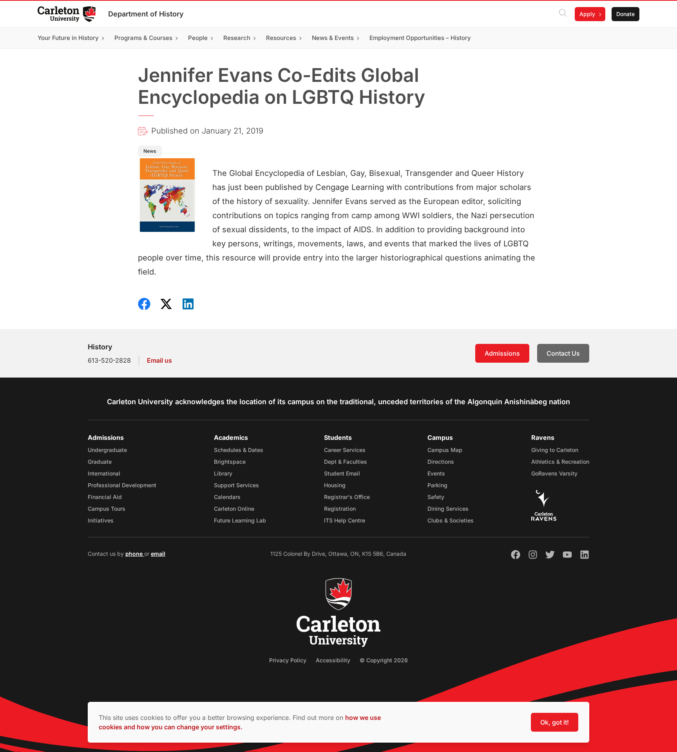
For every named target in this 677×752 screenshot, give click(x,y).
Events (436, 473)
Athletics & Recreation (560, 461)
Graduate (100, 461)
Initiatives (101, 520)
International (104, 473)
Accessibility (333, 660)
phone (134, 553)
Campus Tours (106, 508)
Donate (625, 14)
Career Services (345, 449)
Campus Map (444, 449)
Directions (440, 461)
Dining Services (448, 508)
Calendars (227, 497)
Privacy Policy (287, 660)
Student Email (342, 473)
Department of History (146, 14)
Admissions (502, 353)
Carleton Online (234, 508)
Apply (587, 14)
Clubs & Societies (450, 520)
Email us (159, 360)
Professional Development (122, 485)
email (158, 553)
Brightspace (230, 461)
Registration (340, 508)
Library (223, 473)
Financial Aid (105, 497)
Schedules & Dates (238, 449)
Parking (437, 485)
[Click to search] (563, 14)
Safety (435, 497)
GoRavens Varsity (554, 473)
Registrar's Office (347, 497)
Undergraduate (107, 449)
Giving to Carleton (554, 449)
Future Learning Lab (240, 520)
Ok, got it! (554, 722)
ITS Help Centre (344, 520)
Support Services (236, 485)
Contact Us (563, 353)
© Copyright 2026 (384, 660)
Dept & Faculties (345, 461)
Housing (335, 485)
